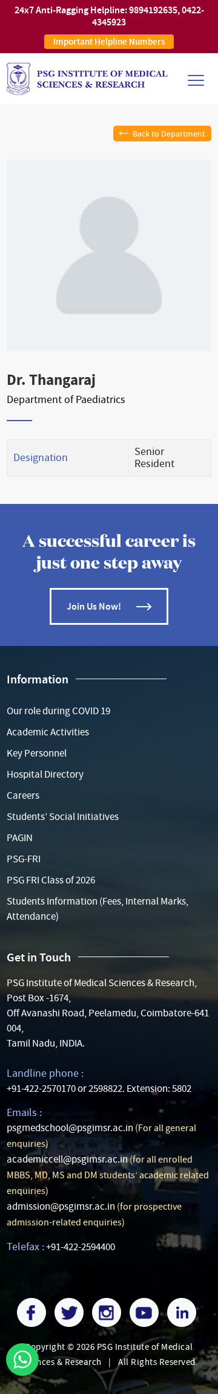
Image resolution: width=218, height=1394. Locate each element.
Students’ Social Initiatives (63, 816)
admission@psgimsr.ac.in (61, 1206)
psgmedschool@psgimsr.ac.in (70, 1127)
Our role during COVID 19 (58, 711)
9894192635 (153, 10)
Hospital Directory (45, 774)
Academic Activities (48, 732)
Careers (23, 795)
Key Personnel (37, 753)
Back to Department (169, 133)
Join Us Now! (94, 606)
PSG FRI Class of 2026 (51, 880)
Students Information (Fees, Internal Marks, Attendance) (97, 909)
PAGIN (20, 837)
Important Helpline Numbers (109, 42)
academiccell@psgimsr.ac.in (67, 1159)
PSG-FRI (24, 859)
